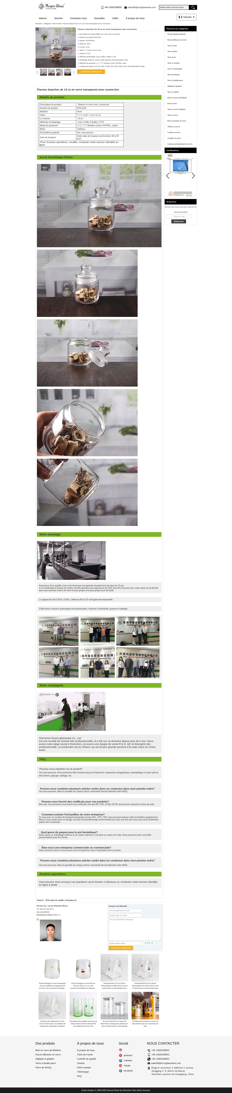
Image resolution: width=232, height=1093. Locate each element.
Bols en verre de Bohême (177, 98)
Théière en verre (173, 127)
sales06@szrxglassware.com (142, 7)
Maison (43, 18)
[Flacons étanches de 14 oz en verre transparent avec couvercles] (55, 47)
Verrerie (58, 18)
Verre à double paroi (175, 80)
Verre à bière (172, 51)
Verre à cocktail (173, 63)
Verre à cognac (173, 92)
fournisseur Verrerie (105, 1083)
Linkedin (120, 1060)
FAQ (79, 1076)
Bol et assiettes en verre (176, 121)
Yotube (120, 1065)
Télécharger (83, 1072)
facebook (120, 1071)
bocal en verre (86, 1083)
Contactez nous (78, 18)
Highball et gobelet (174, 86)
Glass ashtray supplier (147, 1083)
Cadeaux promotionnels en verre (180, 144)
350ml (47, 900)
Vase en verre (172, 115)
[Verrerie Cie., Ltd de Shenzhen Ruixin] (51, 6)
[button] (193, 176)
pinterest (120, 1055)
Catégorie (47, 24)
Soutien (81, 1063)
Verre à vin (171, 57)
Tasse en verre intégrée (176, 109)
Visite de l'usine (85, 1054)
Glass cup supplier (189, 1083)
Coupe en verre (69, 1083)
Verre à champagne (174, 69)
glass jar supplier (57, 900)
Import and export (125, 1083)
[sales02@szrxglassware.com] (37, 919)
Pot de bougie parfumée (176, 34)
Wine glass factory (169, 1083)
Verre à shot (172, 46)
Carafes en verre (173, 132)
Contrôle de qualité (86, 1059)
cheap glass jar (71, 900)
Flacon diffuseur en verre (177, 40)
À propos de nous (135, 18)
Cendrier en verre (174, 138)
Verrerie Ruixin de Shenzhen (119, 1090)
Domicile (38, 24)
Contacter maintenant (91, 71)
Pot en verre (57, 24)
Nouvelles (99, 18)
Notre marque (84, 1067)
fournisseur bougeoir (50, 1083)
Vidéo (115, 18)
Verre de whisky (173, 75)
